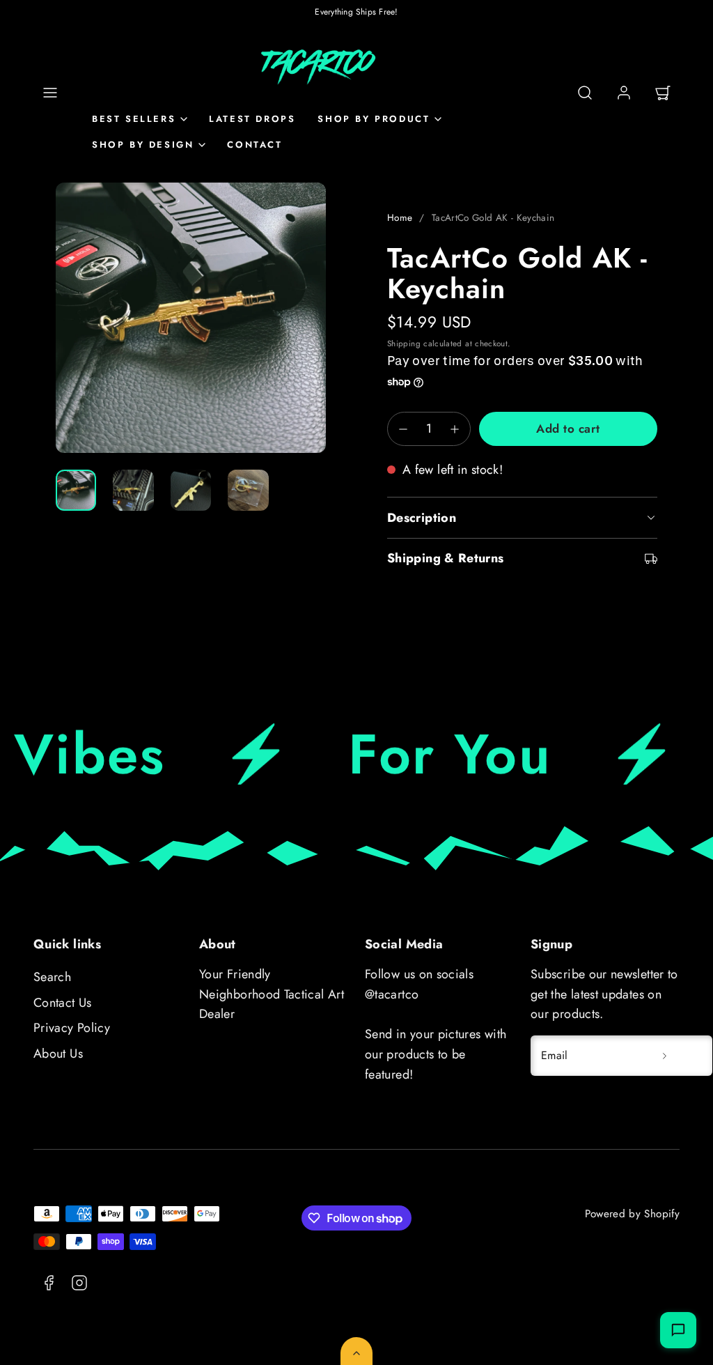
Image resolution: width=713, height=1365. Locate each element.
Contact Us (62, 1003)
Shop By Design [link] (143, 144)
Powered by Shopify (632, 1213)
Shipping (404, 343)
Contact (254, 144)
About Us (58, 1053)
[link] (624, 92)
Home (399, 217)
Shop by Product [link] (374, 118)
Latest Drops (252, 118)
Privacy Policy (71, 1028)
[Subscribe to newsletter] (664, 1055)
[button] (50, 92)
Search (52, 977)
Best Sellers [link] (133, 118)
